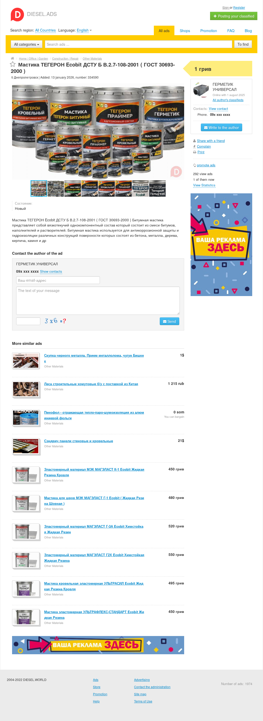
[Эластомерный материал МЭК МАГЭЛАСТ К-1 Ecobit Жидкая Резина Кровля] (26, 475)
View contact (218, 108)
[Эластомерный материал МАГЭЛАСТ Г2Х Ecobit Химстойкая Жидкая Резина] (26, 560)
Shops (185, 30)
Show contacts (51, 271)
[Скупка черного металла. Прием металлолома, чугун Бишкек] (26, 361)
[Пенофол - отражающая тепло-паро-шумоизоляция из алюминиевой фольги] (26, 418)
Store (96, 687)
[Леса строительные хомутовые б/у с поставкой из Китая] (26, 389)
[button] (56, 188)
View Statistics (204, 185)
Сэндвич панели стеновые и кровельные (78, 440)
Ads (95, 679)
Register (239, 7)
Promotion (208, 30)
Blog (248, 30)
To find (243, 44)
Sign (226, 7)
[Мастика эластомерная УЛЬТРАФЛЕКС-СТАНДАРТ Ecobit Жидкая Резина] (26, 617)
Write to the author (223, 127)
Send (171, 321)
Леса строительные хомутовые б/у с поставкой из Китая (91, 383)
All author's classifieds (228, 100)
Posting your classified (235, 15)
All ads (164, 30)
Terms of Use (143, 701)
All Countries (45, 30)
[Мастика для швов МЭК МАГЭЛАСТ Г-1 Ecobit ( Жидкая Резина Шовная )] (26, 503)
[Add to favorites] (13, 64)
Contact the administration (152, 687)
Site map (140, 694)
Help (96, 701)
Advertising (142, 679)
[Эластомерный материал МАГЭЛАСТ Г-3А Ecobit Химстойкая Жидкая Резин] (26, 532)
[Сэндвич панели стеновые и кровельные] (26, 446)
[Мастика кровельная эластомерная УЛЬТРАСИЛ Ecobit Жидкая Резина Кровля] (26, 589)
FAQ (230, 30)
